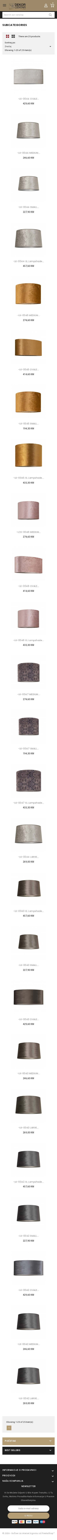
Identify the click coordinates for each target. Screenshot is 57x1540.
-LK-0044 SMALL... (28, 207)
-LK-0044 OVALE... (28, 98)
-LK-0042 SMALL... (28, 1235)
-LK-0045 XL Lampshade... (28, 477)
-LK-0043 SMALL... (28, 965)
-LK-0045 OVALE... (28, 369)
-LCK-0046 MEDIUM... (28, 532)
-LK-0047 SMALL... (28, 748)
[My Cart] (52, 5)
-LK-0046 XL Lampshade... (28, 640)
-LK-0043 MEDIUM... (28, 1073)
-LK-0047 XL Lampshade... (28, 802)
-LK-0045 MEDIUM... (28, 315)
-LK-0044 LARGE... (28, 856)
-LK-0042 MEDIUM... (28, 1344)
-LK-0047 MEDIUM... (28, 694)
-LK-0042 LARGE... (28, 1398)
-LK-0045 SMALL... (28, 423)
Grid (7, 36)
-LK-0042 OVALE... (28, 1290)
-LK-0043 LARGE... (28, 1127)
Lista (13, 36)
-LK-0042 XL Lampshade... (28, 1181)
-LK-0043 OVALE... (28, 1019)
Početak (10, 1440)
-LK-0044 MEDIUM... (28, 152)
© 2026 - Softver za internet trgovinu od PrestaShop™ (28, 1533)
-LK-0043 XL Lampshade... (28, 911)
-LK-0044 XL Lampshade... (28, 261)
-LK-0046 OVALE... (28, 586)
